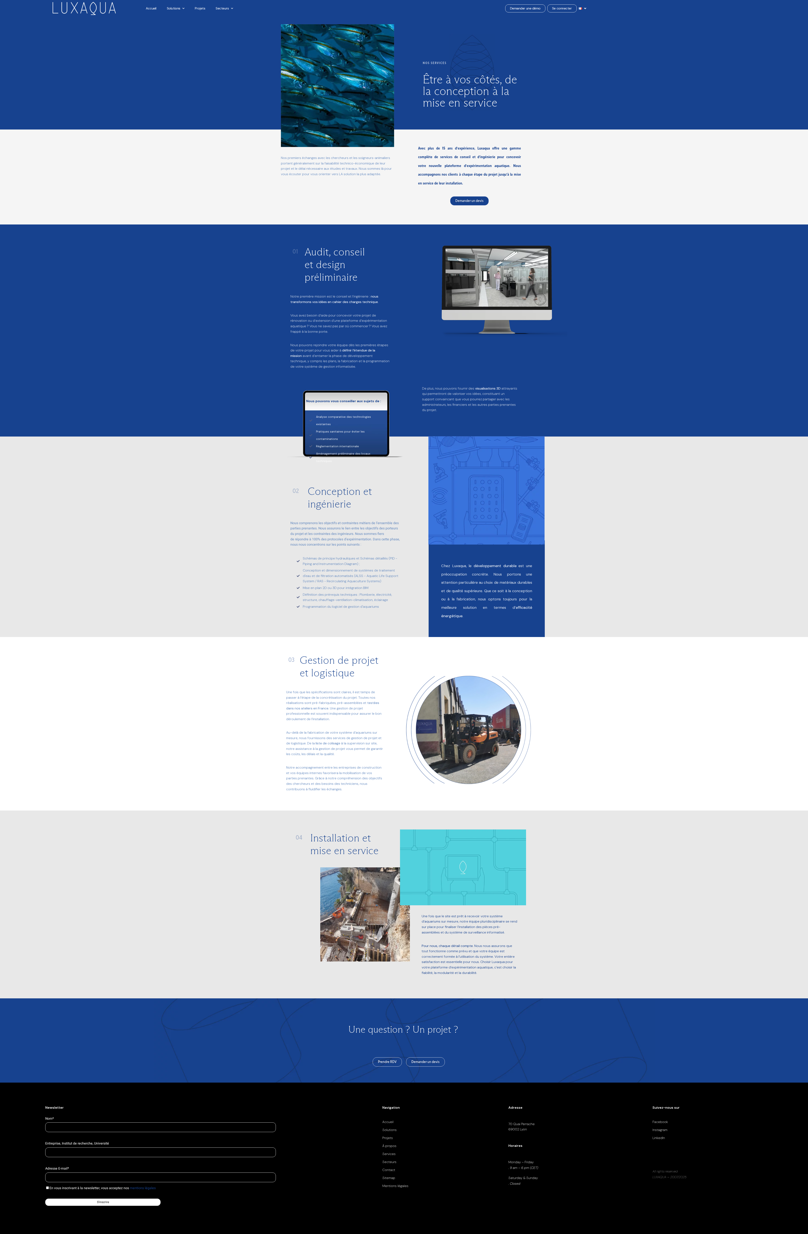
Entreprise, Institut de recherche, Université (77, 1143)
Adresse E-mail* (57, 1168)
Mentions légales (395, 1186)
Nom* (49, 1118)
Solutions (173, 8)
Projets (200, 8)
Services (389, 1154)
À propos (389, 1146)
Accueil (151, 8)
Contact (388, 1170)
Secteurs (222, 8)
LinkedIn (659, 1138)
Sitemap (388, 1178)
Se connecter (562, 8)
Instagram (660, 1130)
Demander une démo (525, 8)
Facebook (660, 1122)
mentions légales (143, 1188)
